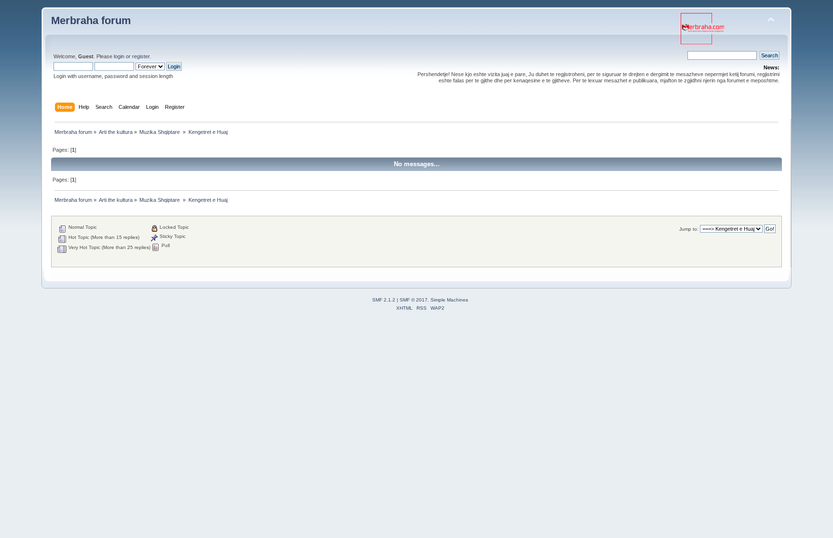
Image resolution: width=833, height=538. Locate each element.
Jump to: (689, 229)
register (140, 56)
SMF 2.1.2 (383, 299)
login (119, 56)
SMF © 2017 (414, 299)
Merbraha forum (91, 20)
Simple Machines (449, 299)
